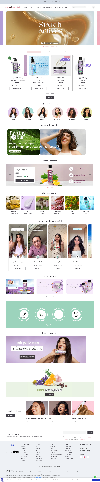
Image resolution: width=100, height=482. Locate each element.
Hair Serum (23, 452)
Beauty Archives (59, 7)
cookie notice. (15, 480)
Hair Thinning (39, 458)
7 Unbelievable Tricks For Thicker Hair (58, 417)
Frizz (37, 446)
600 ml (17, 82)
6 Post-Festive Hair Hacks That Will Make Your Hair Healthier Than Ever (36, 417)
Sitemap (67, 456)
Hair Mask (23, 450)
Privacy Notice (82, 439)
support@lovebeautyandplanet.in (86, 451)
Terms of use (68, 454)
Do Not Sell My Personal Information (85, 479)
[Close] (97, 479)
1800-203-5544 (83, 448)
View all (50, 97)
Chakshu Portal (38, 477)
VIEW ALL (10, 415)
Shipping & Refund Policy (56, 454)
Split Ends (38, 450)
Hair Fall (38, 448)
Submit (90, 432)
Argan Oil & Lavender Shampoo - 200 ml (82, 79)
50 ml (39, 82)
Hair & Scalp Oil (25, 454)
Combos (23, 460)
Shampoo (23, 446)
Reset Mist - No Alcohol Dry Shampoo (38, 79)
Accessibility (68, 450)
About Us (39, 7)
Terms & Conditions (69, 458)
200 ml (60, 82)
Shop (25, 7)
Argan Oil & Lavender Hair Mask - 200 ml (61, 79)
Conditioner (24, 448)
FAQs (51, 448)
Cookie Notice (68, 452)
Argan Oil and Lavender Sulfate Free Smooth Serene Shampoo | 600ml (17, 79)
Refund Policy (53, 456)
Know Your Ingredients (48, 7)
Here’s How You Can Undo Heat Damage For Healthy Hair (81, 417)
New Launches (24, 456)
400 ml (17, 173)
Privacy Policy (68, 446)
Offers (31, 7)
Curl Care (38, 452)
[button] (93, 7)
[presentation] (9, 27)
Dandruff (38, 454)
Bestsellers (23, 458)
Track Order (53, 458)
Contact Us (52, 452)
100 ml (43, 82)
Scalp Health (39, 460)
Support (66, 7)
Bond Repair (38, 456)
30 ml (35, 82)
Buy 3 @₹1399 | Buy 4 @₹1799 (50, 2)
